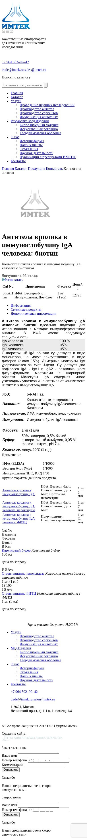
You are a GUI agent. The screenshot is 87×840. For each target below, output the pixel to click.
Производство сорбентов (39, 640)
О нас (15, 664)
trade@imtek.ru (13, 70)
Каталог (21, 168)
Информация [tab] (21, 305)
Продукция (36, 168)
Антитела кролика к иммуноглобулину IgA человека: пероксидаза (18, 506)
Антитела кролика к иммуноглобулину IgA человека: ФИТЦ (18, 518)
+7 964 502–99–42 (15, 62)
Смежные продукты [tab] (26, 309)
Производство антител (37, 636)
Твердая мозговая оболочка (40, 660)
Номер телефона (14, 760)
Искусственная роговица (39, 656)
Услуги (16, 632)
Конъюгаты (55, 168)
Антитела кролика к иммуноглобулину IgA (18, 492)
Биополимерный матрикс (39, 652)
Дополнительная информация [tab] (33, 313)
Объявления (29, 672)
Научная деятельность (36, 680)
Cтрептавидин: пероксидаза (23, 573)
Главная (8, 168)
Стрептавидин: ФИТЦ (19, 593)
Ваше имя (9, 755)
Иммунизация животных (39, 644)
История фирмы (32, 668)
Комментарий (12, 765)
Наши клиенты (31, 676)
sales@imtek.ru (35, 70)
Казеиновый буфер (16, 550)
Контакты (18, 684)
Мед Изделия (21, 648)
